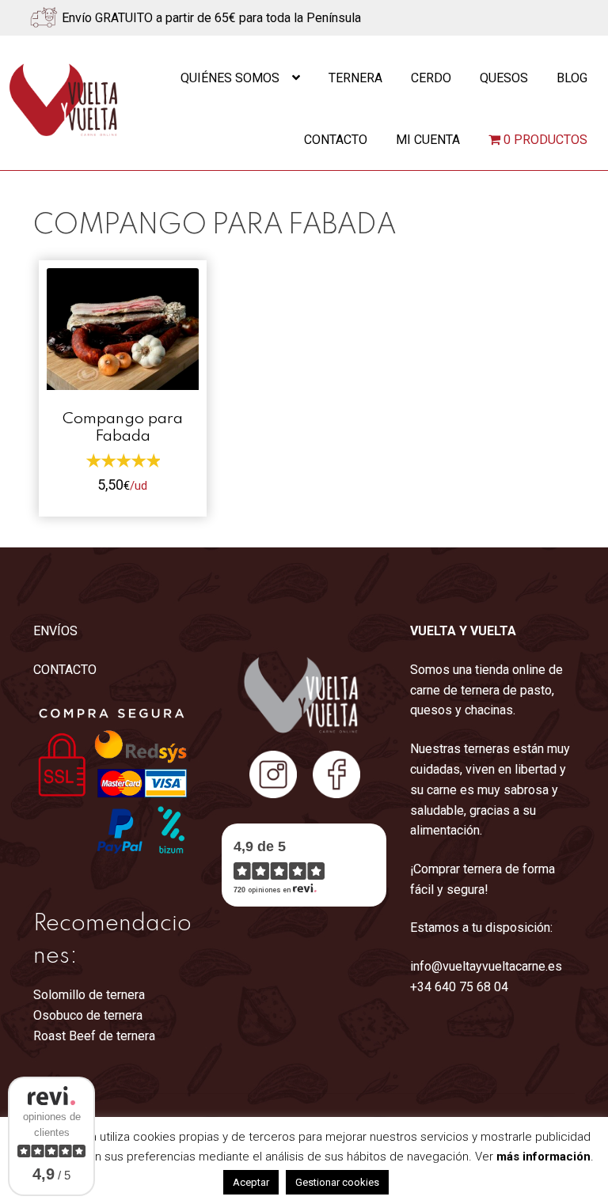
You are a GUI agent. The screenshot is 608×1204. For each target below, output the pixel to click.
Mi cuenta (428, 139)
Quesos (504, 77)
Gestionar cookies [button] (337, 1182)
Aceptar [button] (251, 1182)
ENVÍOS (55, 630)
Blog (572, 77)
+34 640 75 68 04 (459, 986)
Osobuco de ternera (87, 1015)
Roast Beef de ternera (94, 1035)
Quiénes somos (229, 77)
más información (543, 1156)
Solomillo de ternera (89, 994)
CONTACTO (65, 669)
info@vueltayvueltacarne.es (486, 966)
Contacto (335, 139)
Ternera (355, 77)
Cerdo (431, 77)
